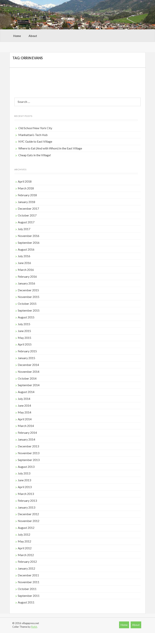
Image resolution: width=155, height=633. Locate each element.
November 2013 (28, 453)
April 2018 (25, 181)
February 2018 (27, 195)
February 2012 (27, 561)
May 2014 (24, 412)
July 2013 (24, 473)
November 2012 (28, 521)
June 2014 (24, 405)
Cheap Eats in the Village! (34, 155)
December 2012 (28, 514)
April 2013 (25, 487)
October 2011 (27, 589)
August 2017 (26, 222)
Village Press (29, 14)
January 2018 (26, 202)
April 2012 (25, 548)
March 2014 (26, 425)
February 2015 (27, 351)
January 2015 (26, 358)
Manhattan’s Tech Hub (33, 135)
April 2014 (25, 419)
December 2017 (28, 208)
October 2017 (27, 215)
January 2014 (26, 439)
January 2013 (26, 507)
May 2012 (24, 541)
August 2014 (26, 392)
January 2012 (26, 568)
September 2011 (29, 595)
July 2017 (24, 229)
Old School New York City (35, 128)
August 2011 (26, 602)
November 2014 (28, 371)
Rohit (34, 626)
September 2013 (29, 460)
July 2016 (24, 256)
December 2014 (28, 365)
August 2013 (26, 466)
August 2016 (26, 249)
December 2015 (28, 290)
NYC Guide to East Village (35, 141)
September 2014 (29, 385)
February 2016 (27, 276)
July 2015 (24, 324)
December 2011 (28, 575)
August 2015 (26, 317)
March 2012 (26, 555)
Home (17, 36)
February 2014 (27, 432)
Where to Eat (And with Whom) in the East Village (50, 148)
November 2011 (28, 582)
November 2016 (28, 236)
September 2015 (29, 310)
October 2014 (27, 378)
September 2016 (29, 242)
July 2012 (24, 534)
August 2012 (26, 527)
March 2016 (26, 269)
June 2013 (24, 480)
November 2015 (28, 297)
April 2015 (25, 344)
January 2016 (26, 283)
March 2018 (26, 188)
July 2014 (24, 398)
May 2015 (24, 337)
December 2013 (28, 446)
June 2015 (24, 331)
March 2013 (26, 493)
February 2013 (27, 500)
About (33, 36)
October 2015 (27, 303)
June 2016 (24, 263)
